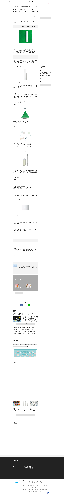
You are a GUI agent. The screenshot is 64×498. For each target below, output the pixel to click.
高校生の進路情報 (24, 484)
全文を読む (25, 323)
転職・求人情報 (37, 481)
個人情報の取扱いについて (32, 467)
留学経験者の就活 (26, 481)
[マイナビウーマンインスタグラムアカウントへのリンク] (45, 472)
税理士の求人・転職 (24, 489)
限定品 (29, 344)
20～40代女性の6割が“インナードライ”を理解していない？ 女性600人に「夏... (24, 331)
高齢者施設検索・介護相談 (37, 487)
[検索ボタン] (54, 1)
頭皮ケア (35, 344)
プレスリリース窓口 (26, 466)
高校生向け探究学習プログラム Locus (29, 484)
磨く (21, 3)
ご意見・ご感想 (31, 468)
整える (18, 3)
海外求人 (40, 481)
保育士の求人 (43, 489)
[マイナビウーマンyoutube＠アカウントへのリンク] (50, 472)
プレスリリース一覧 (26, 467)
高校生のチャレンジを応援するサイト (34, 485)
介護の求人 (24, 490)
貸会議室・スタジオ (37, 491)
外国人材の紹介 (30, 490)
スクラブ (16, 346)
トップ (13, 3)
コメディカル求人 (36, 489)
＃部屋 (32, 344)
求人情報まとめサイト (25, 485)
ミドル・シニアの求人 (29, 482)
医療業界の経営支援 (27, 490)
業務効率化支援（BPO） (28, 491)
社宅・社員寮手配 (40, 491)
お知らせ (24, 468)
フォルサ (14, 16)
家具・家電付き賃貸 (24, 487)
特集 (35, 3)
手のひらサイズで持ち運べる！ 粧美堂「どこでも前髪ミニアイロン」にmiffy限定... (25, 333)
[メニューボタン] (9, 1)
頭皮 (13, 346)
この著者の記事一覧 (34, 272)
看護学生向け (30, 481)
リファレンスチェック (45, 491)
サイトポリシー (25, 469)
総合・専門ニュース (29, 485)
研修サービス (24, 491)
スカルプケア (20, 346)
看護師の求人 (33, 489)
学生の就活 (24, 481)
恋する (24, 3)
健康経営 (33, 491)
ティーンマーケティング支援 (41, 485)
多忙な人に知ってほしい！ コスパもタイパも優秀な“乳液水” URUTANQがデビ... (25, 329)
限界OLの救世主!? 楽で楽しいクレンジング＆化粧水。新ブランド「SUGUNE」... (25, 327)
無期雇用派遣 (47, 489)
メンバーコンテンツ (39, 3)
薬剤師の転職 (30, 489)
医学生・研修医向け (34, 481)
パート (25, 482)
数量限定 (26, 344)
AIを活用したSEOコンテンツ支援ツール (30, 487)
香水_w (23, 344)
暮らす (27, 3)
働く (15, 3)
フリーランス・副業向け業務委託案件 (42, 482)
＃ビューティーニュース (16, 14)
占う (30, 3)
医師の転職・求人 (40, 489)
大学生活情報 (45, 485)
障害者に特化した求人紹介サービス (35, 482)
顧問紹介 (27, 489)
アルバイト (24, 482)
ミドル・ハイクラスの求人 (44, 481)
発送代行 (31, 491)
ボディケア (18, 6)
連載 (32, 3)
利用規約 (30, 466)
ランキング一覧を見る (45, 84)
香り (20, 344)
